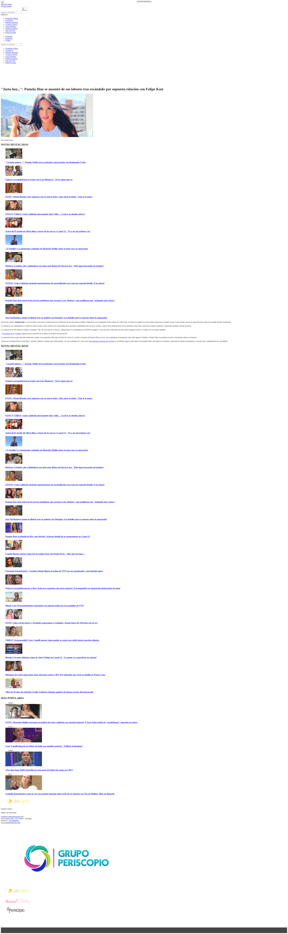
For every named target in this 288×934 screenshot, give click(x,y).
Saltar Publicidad (144, 1)
